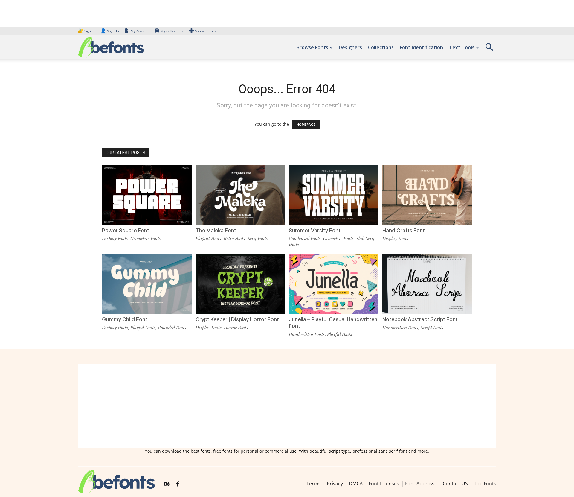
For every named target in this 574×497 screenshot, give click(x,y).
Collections (381, 47)
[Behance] (167, 484)
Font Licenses (384, 483)
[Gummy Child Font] (147, 283)
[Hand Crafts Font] (427, 194)
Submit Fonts (205, 31)
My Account (140, 31)
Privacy (335, 483)
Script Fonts (432, 328)
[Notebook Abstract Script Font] (427, 283)
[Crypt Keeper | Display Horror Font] (240, 283)
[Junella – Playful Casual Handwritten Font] (333, 283)
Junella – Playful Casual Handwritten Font (333, 322)
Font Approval (421, 483)
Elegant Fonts (208, 238)
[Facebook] (177, 484)
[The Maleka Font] (240, 194)
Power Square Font (125, 230)
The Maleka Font (216, 230)
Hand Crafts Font (403, 230)
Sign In (87, 31)
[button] (489, 49)
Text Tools (461, 47)
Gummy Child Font (124, 319)
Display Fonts (115, 238)
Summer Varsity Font (315, 230)
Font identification (421, 47)
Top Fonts (485, 483)
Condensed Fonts (305, 238)
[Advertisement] (287, 406)
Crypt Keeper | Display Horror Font (237, 319)
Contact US (455, 483)
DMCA (356, 483)
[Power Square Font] (147, 194)
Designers (350, 47)
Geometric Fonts (145, 238)
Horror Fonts (236, 328)
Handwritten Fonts (307, 334)
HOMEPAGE (306, 124)
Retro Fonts (234, 238)
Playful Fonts (142, 328)
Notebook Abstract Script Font (420, 319)
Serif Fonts (258, 238)
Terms (313, 483)
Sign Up (109, 31)
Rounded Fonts (172, 328)
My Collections (172, 31)
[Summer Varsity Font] (333, 194)
